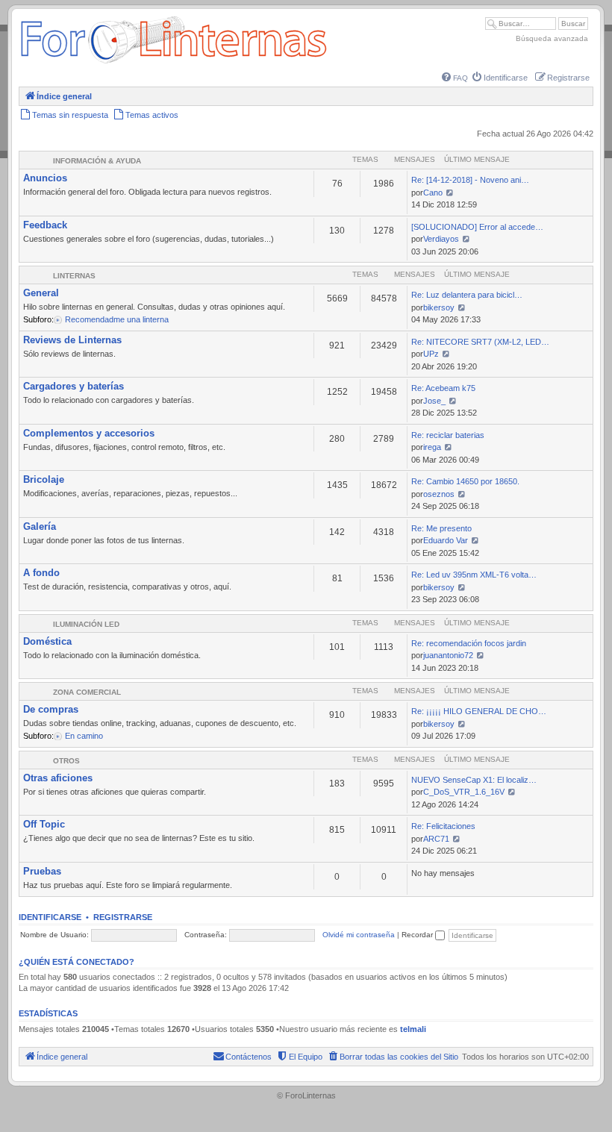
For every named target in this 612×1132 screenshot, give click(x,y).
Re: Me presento (441, 528)
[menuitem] (455, 78)
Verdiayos (441, 238)
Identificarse (50, 917)
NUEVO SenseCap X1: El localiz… (474, 779)
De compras (50, 709)
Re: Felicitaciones (443, 826)
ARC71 (436, 838)
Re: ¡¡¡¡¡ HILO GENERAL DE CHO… (478, 711)
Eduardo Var (445, 540)
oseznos (439, 494)
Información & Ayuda (97, 161)
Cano (433, 192)
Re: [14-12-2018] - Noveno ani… (470, 179)
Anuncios (45, 178)
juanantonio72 (448, 655)
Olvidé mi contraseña (358, 935)
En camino (84, 735)
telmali (413, 1029)
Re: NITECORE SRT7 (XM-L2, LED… (480, 341)
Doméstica (47, 641)
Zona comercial (87, 692)
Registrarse (122, 917)
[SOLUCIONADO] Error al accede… (477, 226)
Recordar (418, 935)
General (41, 292)
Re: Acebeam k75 (443, 388)
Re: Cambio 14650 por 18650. (465, 481)
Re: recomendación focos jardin (468, 643)
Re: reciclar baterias (447, 435)
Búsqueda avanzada (552, 38)
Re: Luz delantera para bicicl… (466, 294)
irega (432, 447)
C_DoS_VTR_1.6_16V (464, 791)
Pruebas (42, 871)
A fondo (41, 572)
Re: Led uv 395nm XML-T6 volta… (474, 574)
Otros (66, 761)
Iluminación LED (86, 624)
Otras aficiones (58, 778)
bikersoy (439, 307)
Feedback (45, 225)
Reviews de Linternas (72, 339)
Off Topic (44, 824)
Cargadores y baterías (73, 386)
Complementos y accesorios (88, 433)
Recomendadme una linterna (117, 319)
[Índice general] (173, 63)
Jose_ (434, 400)
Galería (39, 526)
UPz (431, 353)
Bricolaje (43, 479)
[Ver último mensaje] (450, 192)
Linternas (74, 276)
